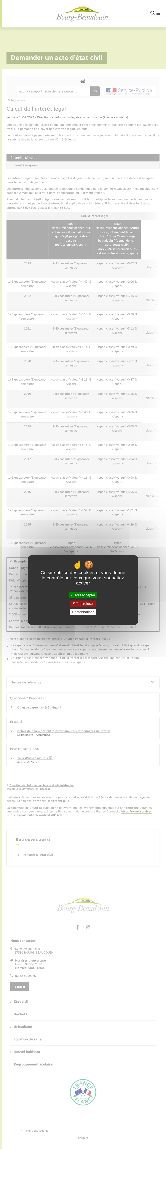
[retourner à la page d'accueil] (82, 13)
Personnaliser (83, 612)
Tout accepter (84, 595)
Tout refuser (84, 603)
